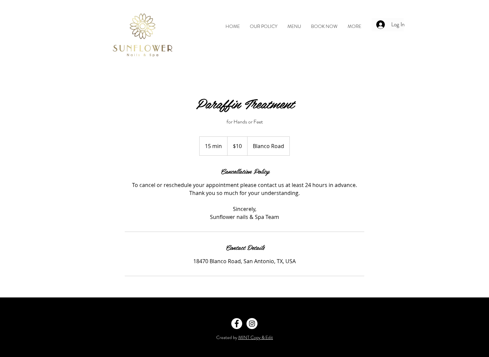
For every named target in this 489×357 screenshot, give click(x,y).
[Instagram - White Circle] (251, 323)
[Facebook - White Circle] (236, 323)
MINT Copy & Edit (255, 337)
